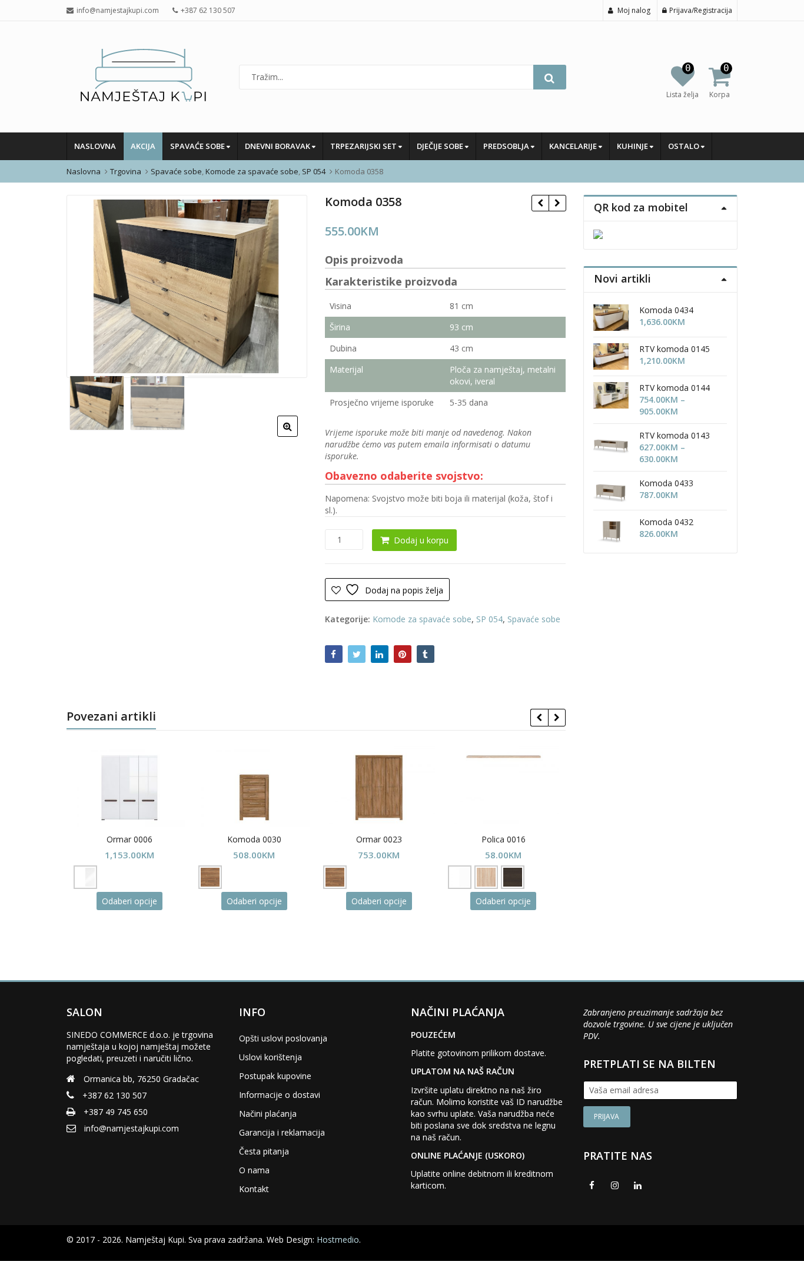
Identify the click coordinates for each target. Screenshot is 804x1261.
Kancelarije (574, 146)
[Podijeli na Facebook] (334, 654)
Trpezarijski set (364, 146)
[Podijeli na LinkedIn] (379, 654)
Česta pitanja (264, 1151)
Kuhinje (633, 146)
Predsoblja (507, 146)
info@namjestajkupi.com (131, 1128)
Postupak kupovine (275, 1075)
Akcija (143, 146)
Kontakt (254, 1188)
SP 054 (489, 619)
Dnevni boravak (278, 146)
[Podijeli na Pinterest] (402, 654)
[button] (297, 435)
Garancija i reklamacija (282, 1132)
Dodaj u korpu (421, 540)
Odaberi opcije (129, 901)
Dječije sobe (441, 146)
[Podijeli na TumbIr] (425, 654)
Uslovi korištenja (270, 1057)
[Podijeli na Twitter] (357, 654)
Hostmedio (338, 1239)
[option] (187, 286)
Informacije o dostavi (279, 1094)
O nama (254, 1170)
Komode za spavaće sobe (422, 619)
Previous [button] (88, 284)
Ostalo (684, 146)
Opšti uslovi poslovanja (283, 1038)
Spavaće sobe (198, 146)
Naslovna (95, 146)
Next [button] (286, 284)
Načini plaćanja (268, 1113)
